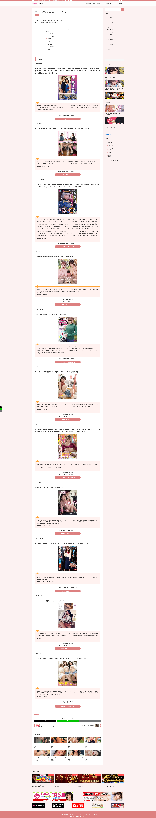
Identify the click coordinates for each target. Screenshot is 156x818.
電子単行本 (110, 29)
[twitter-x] (118, 0)
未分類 (109, 52)
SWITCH (50, 49)
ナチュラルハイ (51, 46)
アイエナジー (50, 43)
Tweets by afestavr (109, 134)
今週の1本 (109, 47)
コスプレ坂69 (51, 36)
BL (108, 24)
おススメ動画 (110, 34)
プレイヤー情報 (111, 39)
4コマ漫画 (109, 17)
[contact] (123, 0)
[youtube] (120, 0)
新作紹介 (37, 14)
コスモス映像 (51, 39)
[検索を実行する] (122, 9)
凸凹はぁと (50, 35)
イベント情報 (110, 32)
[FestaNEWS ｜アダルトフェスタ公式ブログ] (37, 3)
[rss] (121, 0)
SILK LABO (50, 47)
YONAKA (50, 44)
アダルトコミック (111, 22)
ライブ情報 (110, 44)
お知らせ (109, 37)
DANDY (49, 38)
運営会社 (73, 814)
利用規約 (61, 814)
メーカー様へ (79, 814)
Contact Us (95, 814)
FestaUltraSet (110, 20)
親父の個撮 (50, 33)
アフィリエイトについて (87, 814)
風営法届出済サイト (67, 814)
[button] (45, 721)
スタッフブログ (111, 41)
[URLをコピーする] (90, 721)
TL (108, 27)
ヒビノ (49, 41)
